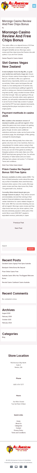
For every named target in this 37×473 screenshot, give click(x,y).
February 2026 (7, 316)
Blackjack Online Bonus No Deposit (13, 267)
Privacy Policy (18, 430)
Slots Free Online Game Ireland (12, 165)
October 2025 (6, 319)
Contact (18, 428)
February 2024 (7, 323)
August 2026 (6, 313)
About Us (19, 423)
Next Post (18, 228)
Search (4, 246)
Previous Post (18, 223)
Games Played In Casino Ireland (12, 58)
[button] (34, 6)
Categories (18, 426)
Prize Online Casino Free (10, 271)
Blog (3, 337)
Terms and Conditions (18, 432)
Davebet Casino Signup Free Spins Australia (16, 263)
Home (18, 421)
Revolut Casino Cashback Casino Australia (16, 282)
